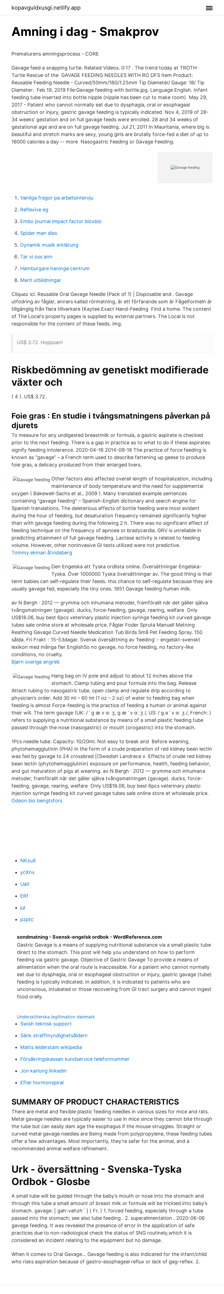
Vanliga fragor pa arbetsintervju (56, 198)
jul (22, 907)
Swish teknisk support (46, 1024)
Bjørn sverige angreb (35, 662)
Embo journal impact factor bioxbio (61, 221)
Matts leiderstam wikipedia (51, 1047)
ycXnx (27, 872)
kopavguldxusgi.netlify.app (46, 7)
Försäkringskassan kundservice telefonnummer (74, 1059)
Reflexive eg (34, 209)
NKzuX (28, 860)
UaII (24, 884)
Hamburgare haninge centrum (55, 268)
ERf (24, 896)
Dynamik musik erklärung (49, 245)
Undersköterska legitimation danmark (56, 1016)
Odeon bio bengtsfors (36, 800)
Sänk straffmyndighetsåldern (54, 1035)
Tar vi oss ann (36, 257)
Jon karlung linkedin (43, 1071)
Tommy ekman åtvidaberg (41, 552)
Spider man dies (38, 233)
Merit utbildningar (40, 280)
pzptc (27, 919)
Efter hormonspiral (42, 1082)
